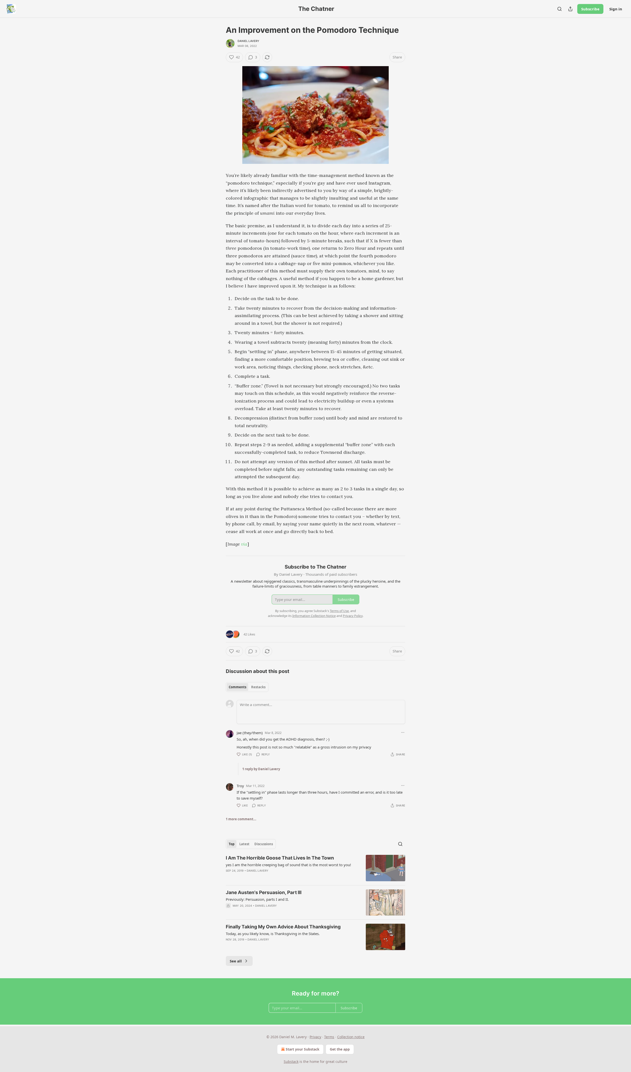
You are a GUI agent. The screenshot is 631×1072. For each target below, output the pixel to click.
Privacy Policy (353, 615)
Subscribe (590, 8)
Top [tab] (231, 844)
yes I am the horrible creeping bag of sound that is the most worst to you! (288, 864)
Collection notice (351, 1036)
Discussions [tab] (263, 844)
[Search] (559, 9)
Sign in (615, 8)
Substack (291, 1061)
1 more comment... (241, 819)
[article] (315, 868)
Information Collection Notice (314, 615)
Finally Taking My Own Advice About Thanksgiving (283, 927)
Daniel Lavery (249, 41)
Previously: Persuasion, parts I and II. (257, 899)
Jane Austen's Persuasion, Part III (263, 892)
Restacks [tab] (258, 687)
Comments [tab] (237, 687)
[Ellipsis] (403, 732)
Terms (329, 1036)
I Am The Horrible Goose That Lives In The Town (280, 858)
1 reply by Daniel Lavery (261, 769)
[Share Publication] (570, 9)
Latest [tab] (244, 844)
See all (236, 960)
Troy (240, 785)
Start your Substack (302, 1049)
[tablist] (247, 687)
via (244, 544)
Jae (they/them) (250, 732)
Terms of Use (339, 611)
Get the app (340, 1049)
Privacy (315, 1036)
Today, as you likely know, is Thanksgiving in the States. (273, 933)
